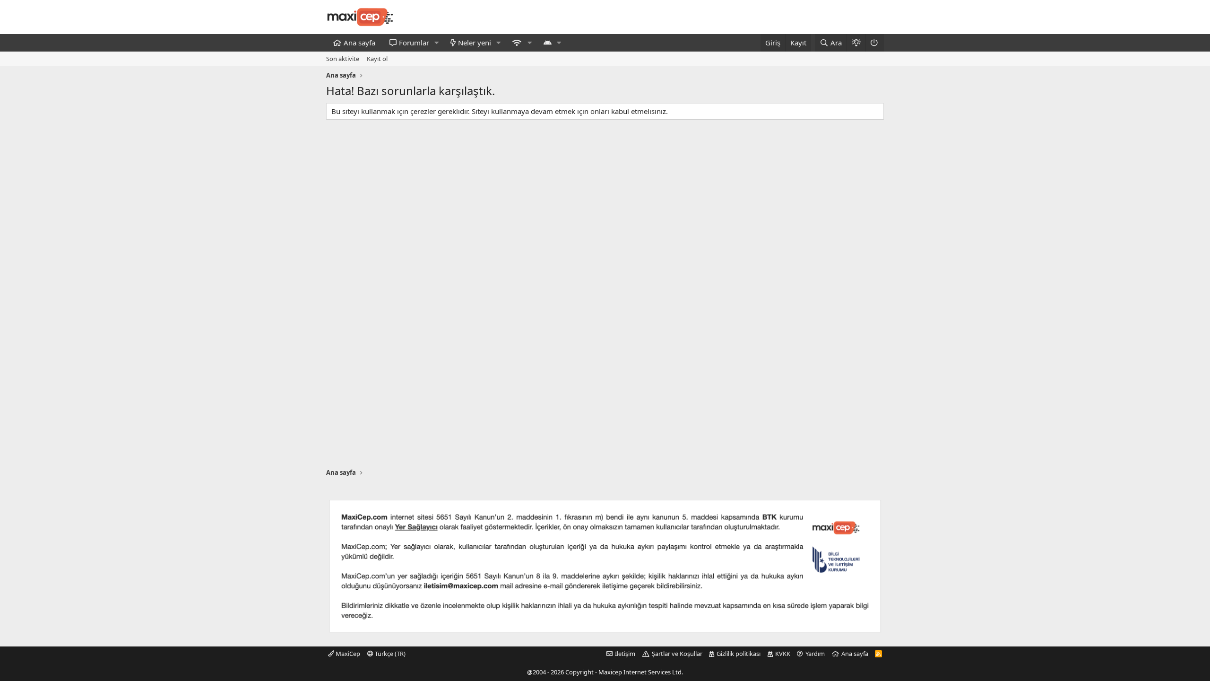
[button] (436, 43)
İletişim (625, 653)
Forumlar (414, 42)
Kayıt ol (377, 58)
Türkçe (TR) (389, 653)
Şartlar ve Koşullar (677, 653)
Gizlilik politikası (739, 653)
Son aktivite (342, 58)
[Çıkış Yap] (874, 43)
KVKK (782, 653)
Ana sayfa (359, 42)
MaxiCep (347, 653)
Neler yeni (474, 42)
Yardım (815, 653)
